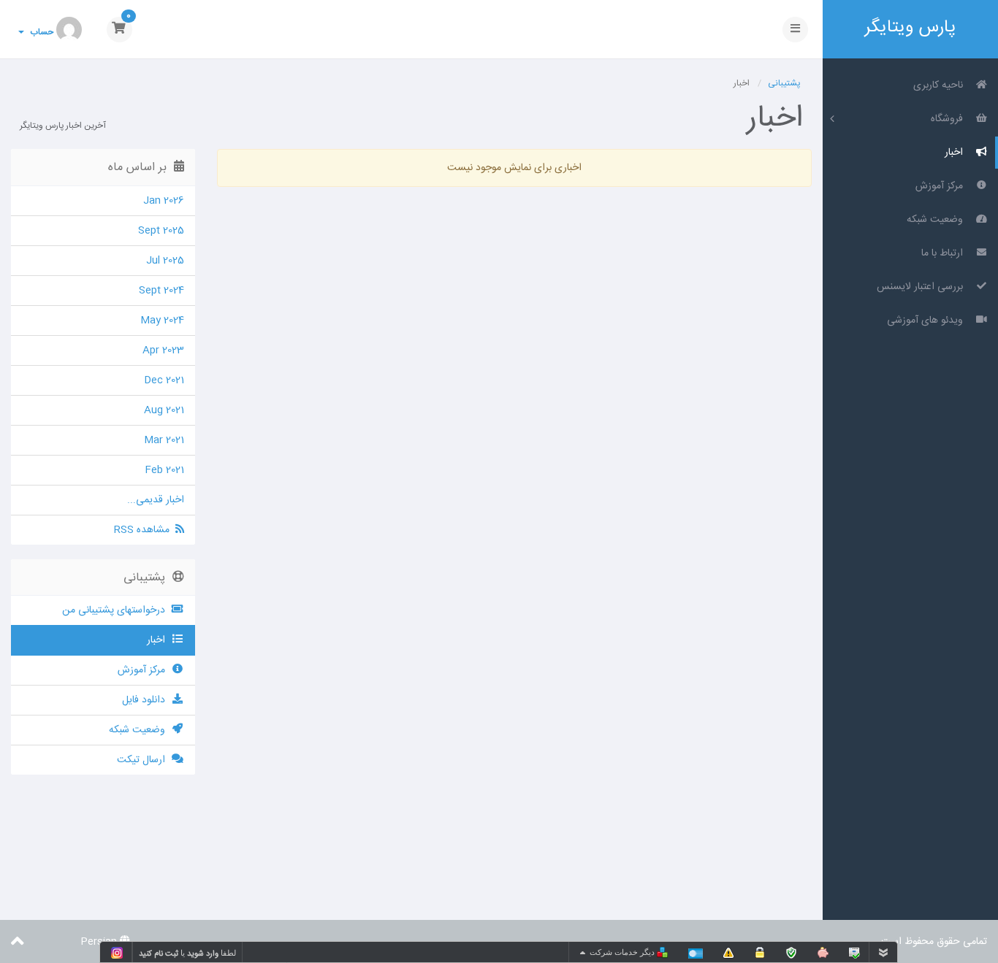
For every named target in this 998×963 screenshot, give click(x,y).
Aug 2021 (164, 410)
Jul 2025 (165, 260)
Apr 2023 (163, 350)
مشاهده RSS (144, 530)
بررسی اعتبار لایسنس (923, 287)
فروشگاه (950, 119)
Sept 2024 (161, 290)
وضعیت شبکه (938, 220)
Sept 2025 (161, 230)
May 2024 (162, 320)
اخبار (957, 152)
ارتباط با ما (945, 253)
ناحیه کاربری (941, 85)
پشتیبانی (784, 83)
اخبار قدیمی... (155, 500)
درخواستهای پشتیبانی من (116, 610)
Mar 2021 (164, 440)
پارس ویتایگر (910, 26)
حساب (39, 32)
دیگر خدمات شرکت (623, 952)
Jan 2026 (163, 201)
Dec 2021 (164, 380)
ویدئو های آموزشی (928, 320)
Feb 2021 (164, 470)
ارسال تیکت (144, 760)
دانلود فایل (146, 700)
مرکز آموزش (942, 186)
